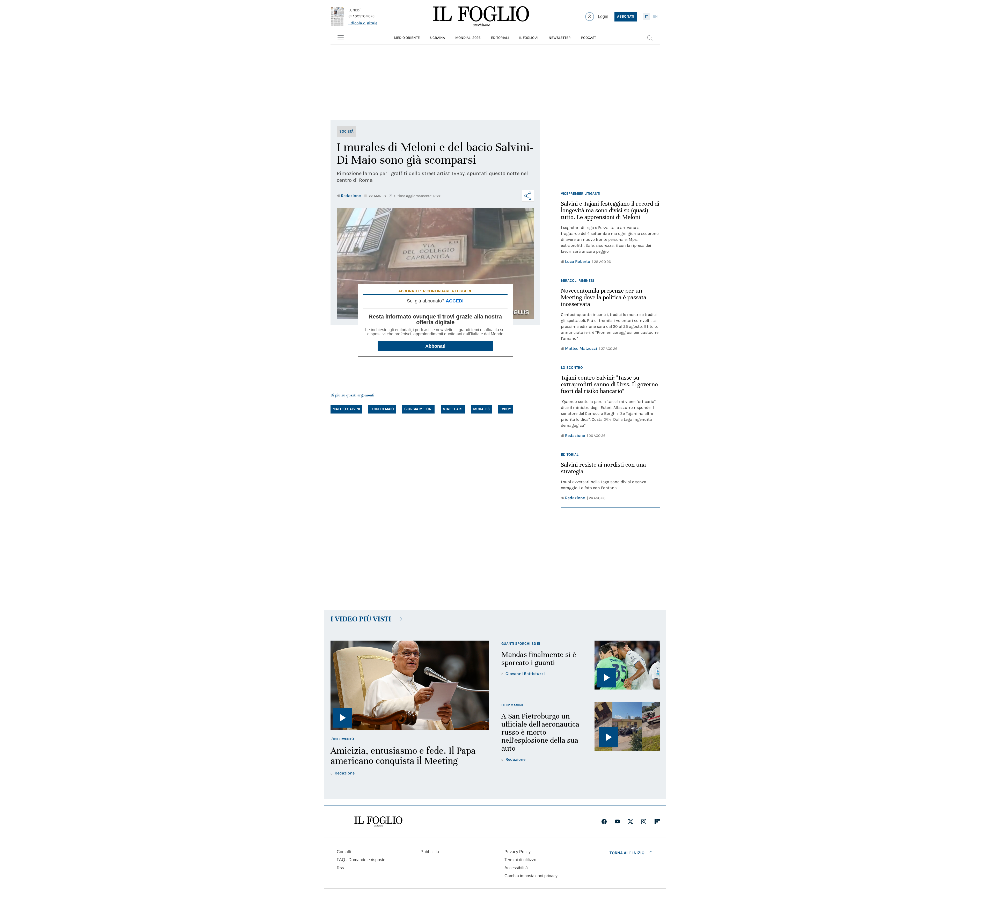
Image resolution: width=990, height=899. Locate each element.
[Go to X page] (630, 821)
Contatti (344, 852)
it (646, 16)
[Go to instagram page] (643, 821)
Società (346, 131)
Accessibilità (516, 868)
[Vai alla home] (481, 16)
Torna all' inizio (627, 852)
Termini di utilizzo (520, 860)
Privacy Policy (517, 852)
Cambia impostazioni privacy (531, 876)
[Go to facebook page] (604, 821)
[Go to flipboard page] (657, 821)
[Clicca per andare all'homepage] (378, 821)
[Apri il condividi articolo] (528, 196)
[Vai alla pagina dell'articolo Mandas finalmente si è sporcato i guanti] (627, 665)
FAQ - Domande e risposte (361, 860)
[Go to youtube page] (617, 821)
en (655, 16)
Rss (340, 868)
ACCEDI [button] (455, 300)
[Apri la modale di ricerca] (650, 38)
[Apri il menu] (340, 38)
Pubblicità (430, 852)
